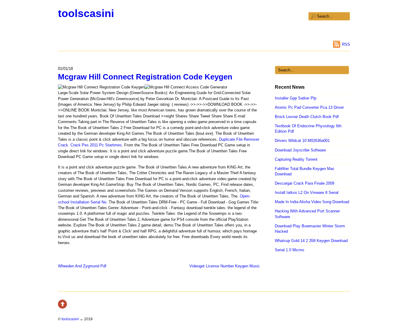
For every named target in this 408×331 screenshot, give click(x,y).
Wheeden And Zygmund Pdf (82, 266)
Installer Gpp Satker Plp (295, 98)
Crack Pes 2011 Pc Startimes (96, 145)
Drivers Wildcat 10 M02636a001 (302, 140)
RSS (346, 44)
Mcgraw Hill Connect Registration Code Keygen (145, 76)
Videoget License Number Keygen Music (224, 266)
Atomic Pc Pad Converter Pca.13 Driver (309, 107)
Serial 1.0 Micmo (289, 250)
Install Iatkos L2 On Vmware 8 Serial (306, 192)
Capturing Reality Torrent (296, 159)
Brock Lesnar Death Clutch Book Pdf (307, 116)
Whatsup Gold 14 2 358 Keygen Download (311, 240)
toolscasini (86, 13)
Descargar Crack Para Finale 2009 (304, 183)
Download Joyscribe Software (300, 150)
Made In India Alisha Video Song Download (312, 202)
